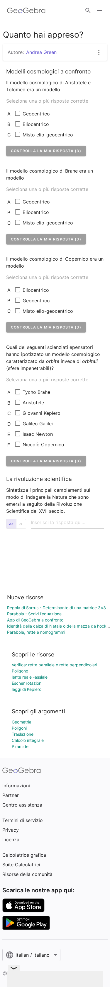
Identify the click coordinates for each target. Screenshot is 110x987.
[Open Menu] (99, 10)
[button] (46, 151)
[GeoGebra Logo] (26, 10)
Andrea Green (41, 52)
